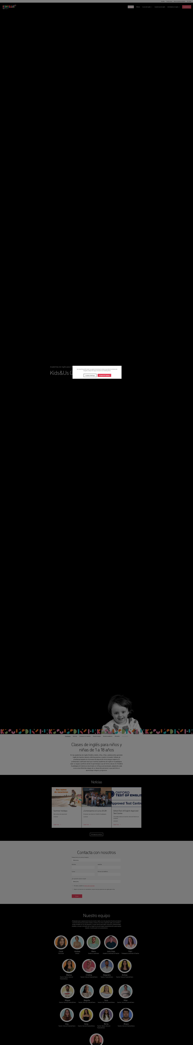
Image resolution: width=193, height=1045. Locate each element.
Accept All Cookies (104, 375)
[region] (97, 372)
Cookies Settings (90, 375)
